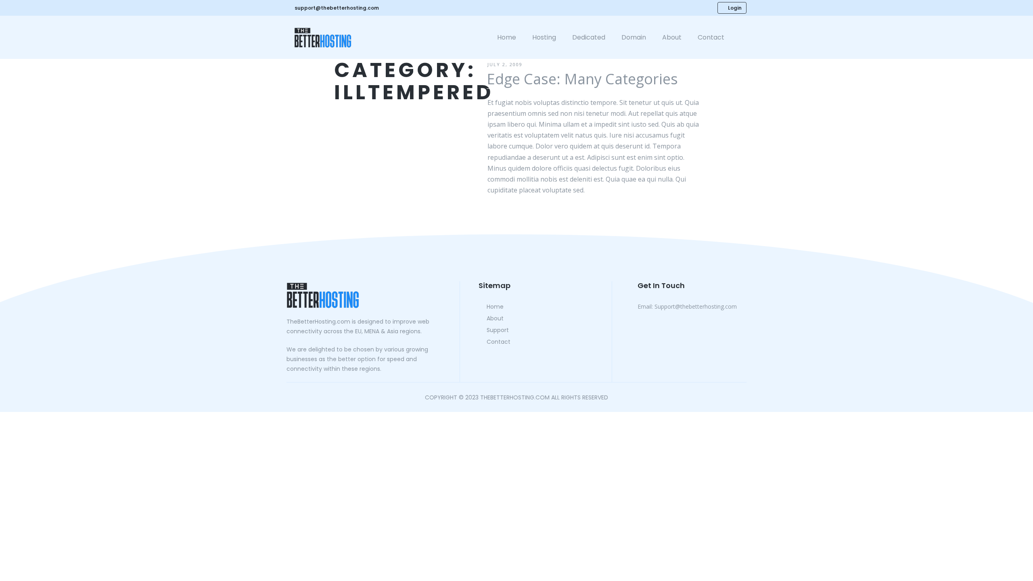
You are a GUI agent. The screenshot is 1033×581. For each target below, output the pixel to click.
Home (506, 37)
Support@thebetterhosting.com (687, 306)
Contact (711, 37)
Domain (633, 37)
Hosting (544, 37)
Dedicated (588, 37)
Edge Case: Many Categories (582, 79)
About (672, 37)
